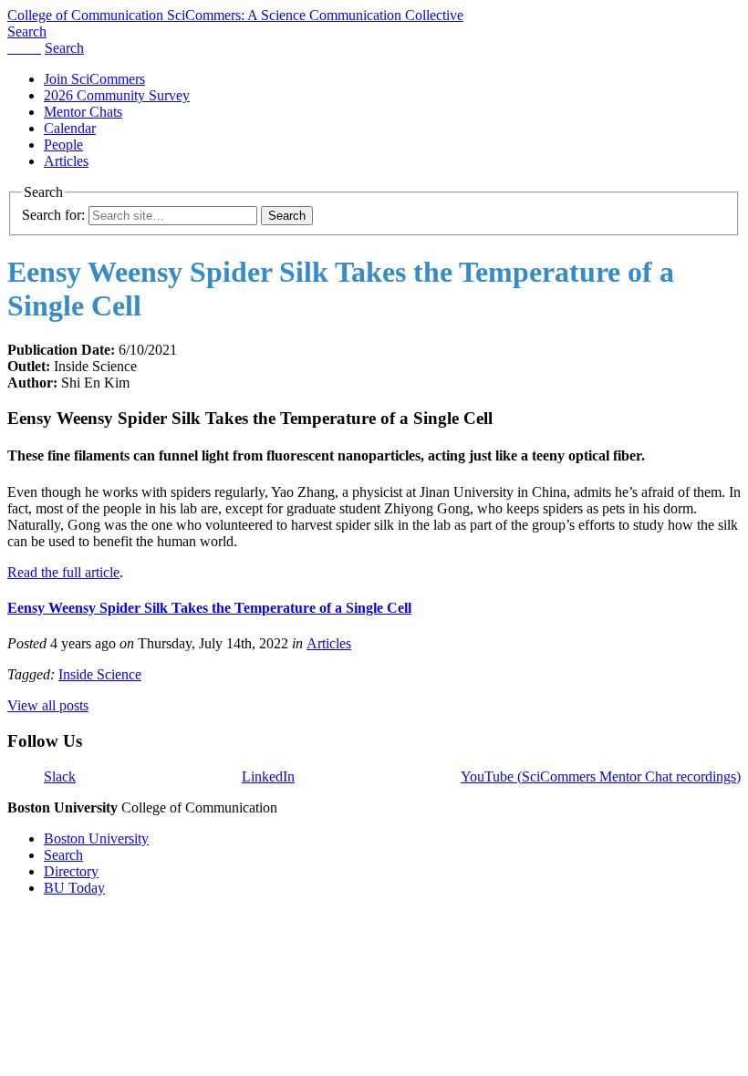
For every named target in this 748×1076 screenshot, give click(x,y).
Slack (60, 776)
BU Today (74, 887)
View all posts (47, 705)
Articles (66, 161)
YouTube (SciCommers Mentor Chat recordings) (601, 776)
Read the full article (63, 572)
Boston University (96, 838)
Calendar (70, 128)
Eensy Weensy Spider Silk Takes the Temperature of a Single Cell (209, 608)
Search (63, 855)
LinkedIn (268, 776)
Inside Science (99, 674)
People (63, 144)
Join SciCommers (94, 79)
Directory (71, 871)
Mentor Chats (83, 111)
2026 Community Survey (117, 95)
